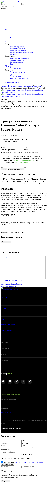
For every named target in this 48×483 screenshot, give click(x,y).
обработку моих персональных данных (29, 462)
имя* (23, 441)
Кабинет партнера (12, 82)
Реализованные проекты (14, 42)
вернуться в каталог (8, 286)
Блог (11, 64)
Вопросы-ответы (16, 62)
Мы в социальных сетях (19, 78)
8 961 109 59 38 (6, 413)
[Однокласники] (23, 382)
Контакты (13, 74)
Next (8, 242)
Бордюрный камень (17, 48)
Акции (12, 38)
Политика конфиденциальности (11, 428)
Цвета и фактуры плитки (19, 58)
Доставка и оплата (17, 68)
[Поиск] (23, 4)
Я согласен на (24, 462)
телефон (25, 443)
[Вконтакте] (3, 382)
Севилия (37, 86)
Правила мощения (17, 60)
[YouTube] (10, 382)
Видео (12, 36)
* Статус (4, 450)
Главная (4, 86)
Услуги (8, 66)
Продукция (12, 86)
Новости (13, 32)
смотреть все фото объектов (11, 284)
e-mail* (24, 445)
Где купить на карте (17, 72)
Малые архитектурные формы (21, 52)
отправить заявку (8, 464)
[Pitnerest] (30, 382)
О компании (10, 30)
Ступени (13, 54)
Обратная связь (15, 76)
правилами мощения (23, 162)
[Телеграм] (16, 382)
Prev (3, 242)
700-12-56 (8, 374)
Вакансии (13, 34)
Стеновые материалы (18, 50)
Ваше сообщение (26, 454)
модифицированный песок (24, 160)
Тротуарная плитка (17, 46)
